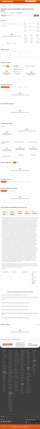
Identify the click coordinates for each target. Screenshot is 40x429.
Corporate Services (10, 363)
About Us (10, 364)
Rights (23, 181)
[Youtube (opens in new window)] (10, 421)
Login (26, 1)
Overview (2, 4)
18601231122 (20, 344)
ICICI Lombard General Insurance (29, 377)
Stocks (4, 352)
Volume (15, 43)
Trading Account (22, 391)
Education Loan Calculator (22, 380)
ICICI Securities (29, 374)
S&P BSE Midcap (28, 354)
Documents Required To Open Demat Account (17, 378)
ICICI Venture (29, 385)
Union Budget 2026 (5, 366)
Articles (34, 352)
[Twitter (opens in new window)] (6, 421)
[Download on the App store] (28, 422)
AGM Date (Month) (33, 282)
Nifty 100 (28, 362)
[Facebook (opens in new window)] (1, 421)
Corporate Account (22, 393)
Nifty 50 (28, 365)
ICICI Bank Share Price (10, 408)
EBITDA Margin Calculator (22, 358)
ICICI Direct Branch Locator (10, 381)
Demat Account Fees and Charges (17, 381)
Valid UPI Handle (10, 389)
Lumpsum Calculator (22, 363)
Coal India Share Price (10, 406)
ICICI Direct (28, 386)
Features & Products (10, 378)
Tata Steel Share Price (4, 389)
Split (20, 181)
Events (27, 181)
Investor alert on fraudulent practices (11, 372)
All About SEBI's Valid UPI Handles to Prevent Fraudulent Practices (17, 354)
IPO (3, 364)
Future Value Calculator (22, 361)
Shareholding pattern (24, 4)
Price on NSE (10, 43)
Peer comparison (31, 4)
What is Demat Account (17, 363)
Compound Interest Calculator (22, 355)
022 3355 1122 (20, 346)
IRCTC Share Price (4, 380)
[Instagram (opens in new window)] (4, 421)
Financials (18, 4)
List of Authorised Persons (34, 369)
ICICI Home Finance (28, 389)
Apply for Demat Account (32, 1)
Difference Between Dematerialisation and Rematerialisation (17, 360)
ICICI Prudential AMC (28, 383)
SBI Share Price (5, 374)
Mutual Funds (5, 353)
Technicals (13, 4)
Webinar (34, 353)
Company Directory (4, 391)
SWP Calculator (22, 372)
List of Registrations (11, 387)
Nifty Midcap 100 (28, 359)
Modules (34, 356)
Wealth (10, 359)
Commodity (4, 355)
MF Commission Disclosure (10, 384)
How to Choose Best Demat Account (16, 369)
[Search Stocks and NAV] (37, 1)
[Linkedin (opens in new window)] (8, 421)
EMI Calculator (23, 365)
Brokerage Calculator (22, 369)
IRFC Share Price (4, 382)
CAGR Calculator (22, 375)
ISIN (32, 279)
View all (37, 324)
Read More (4, 268)
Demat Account (22, 389)
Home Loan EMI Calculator (23, 377)
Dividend (15, 181)
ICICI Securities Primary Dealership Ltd (29, 391)
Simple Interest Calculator (23, 353)
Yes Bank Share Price (4, 386)
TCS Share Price (10, 399)
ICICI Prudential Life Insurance (29, 380)
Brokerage (10, 352)
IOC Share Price (4, 384)
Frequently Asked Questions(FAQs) (11, 376)
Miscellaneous (5, 12)
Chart (6, 4)
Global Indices (29, 352)
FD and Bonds (5, 356)
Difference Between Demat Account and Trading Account (17, 385)
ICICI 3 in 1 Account (22, 386)
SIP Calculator (23, 373)
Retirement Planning (10, 354)
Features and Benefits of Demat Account (17, 374)
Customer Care (11, 358)
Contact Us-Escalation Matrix (10, 367)
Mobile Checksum (34, 372)
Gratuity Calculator (22, 367)
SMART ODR (10, 370)
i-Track (34, 362)
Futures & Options (4, 362)
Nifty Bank (28, 363)
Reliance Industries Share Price (4, 377)
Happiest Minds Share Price (10, 396)
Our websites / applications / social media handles (35, 365)
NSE (32, 276)
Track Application (34, 374)
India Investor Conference (5, 368)
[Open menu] (38, 1)
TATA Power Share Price (10, 401)
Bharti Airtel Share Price (10, 404)
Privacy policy (11, 369)
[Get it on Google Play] (35, 422)
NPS (3, 360)
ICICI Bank (28, 371)
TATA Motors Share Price (11, 410)
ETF (3, 359)
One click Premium (10, 356)
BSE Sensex (28, 357)
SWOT (10, 4)
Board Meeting (10, 181)
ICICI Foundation (28, 373)
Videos (34, 355)
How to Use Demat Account (16, 366)
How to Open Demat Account (17, 390)
